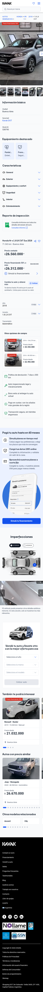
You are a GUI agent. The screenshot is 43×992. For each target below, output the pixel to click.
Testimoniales (7, 876)
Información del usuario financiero (15, 965)
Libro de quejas (8, 899)
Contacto (5, 894)
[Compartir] (35, 241)
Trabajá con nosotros (10, 889)
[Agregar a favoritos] (39, 241)
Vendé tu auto (7, 862)
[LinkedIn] (21, 917)
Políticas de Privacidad (10, 957)
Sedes (4, 867)
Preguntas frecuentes (10, 871)
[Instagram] (10, 917)
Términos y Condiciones (11, 961)
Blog (4, 880)
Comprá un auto (8, 853)
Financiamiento (8, 857)
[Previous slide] (3, 151)
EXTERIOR (16, 545)
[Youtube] (16, 917)
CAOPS (5, 903)
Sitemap (5, 978)
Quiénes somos (8, 885)
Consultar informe (18, 228)
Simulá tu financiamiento (21, 521)
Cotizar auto (21, 682)
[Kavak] (5, 3)
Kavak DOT (7, 120)
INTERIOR (29, 545)
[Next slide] (39, 151)
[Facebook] (4, 917)
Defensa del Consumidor (11, 970)
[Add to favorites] (36, 701)
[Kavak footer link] (9, 845)
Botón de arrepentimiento (11, 974)
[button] (34, 283)
